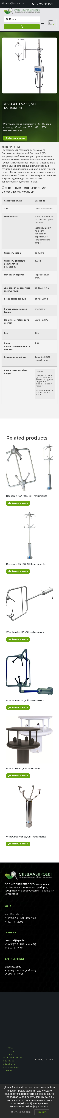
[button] (42, 23)
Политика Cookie (19, 1111)
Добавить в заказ (15, 138)
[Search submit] (22, 26)
